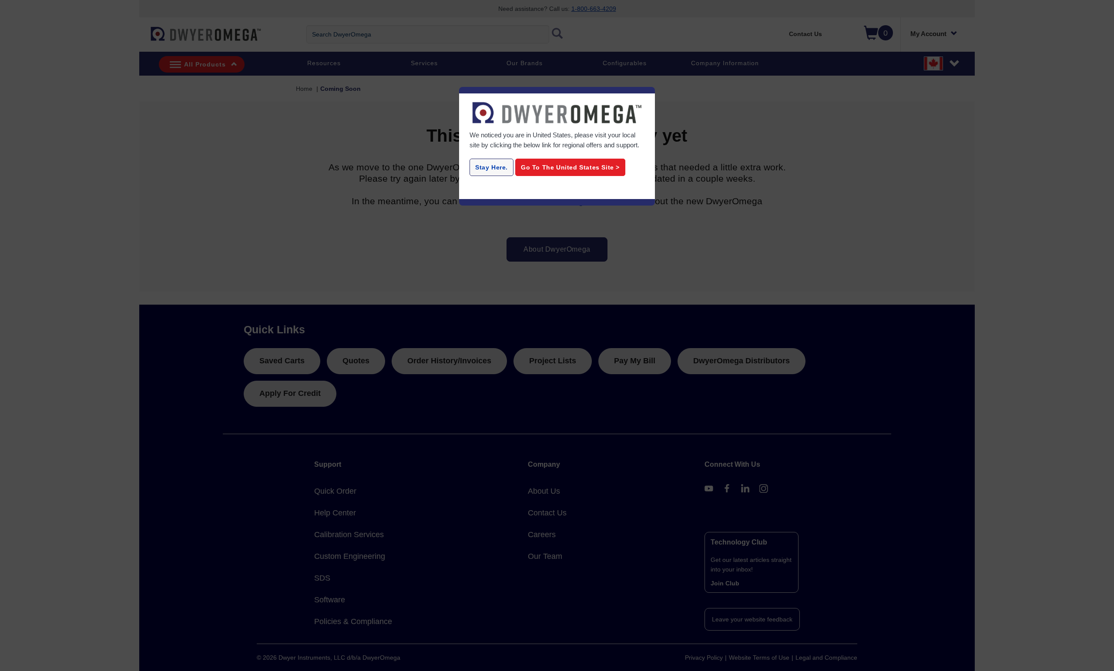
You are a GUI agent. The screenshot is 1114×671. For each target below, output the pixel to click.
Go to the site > (570, 167)
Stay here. (491, 167)
